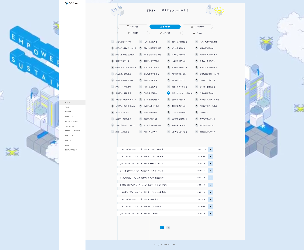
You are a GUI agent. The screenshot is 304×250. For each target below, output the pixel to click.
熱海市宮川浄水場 (182, 48)
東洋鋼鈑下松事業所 (210, 132)
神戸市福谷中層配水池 (210, 42)
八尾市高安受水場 (210, 93)
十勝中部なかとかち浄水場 (182, 93)
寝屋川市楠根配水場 (182, 67)
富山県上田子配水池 (182, 80)
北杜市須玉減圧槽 (182, 55)
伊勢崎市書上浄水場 (210, 119)
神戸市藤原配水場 (154, 42)
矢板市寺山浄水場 (182, 61)
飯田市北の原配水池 (125, 119)
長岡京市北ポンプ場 (125, 42)
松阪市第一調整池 (154, 112)
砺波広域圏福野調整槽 (154, 48)
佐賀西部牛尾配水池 (125, 93)
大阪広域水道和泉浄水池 (125, 106)
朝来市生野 (210, 112)
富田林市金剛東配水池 (125, 80)
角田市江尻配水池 (125, 132)
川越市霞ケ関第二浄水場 (125, 125)
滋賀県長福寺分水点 (154, 74)
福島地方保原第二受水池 (210, 100)
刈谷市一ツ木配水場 (125, 87)
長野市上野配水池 (154, 87)
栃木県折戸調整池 (182, 112)
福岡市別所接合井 (125, 112)
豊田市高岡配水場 (125, 61)
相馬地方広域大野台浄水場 (125, 48)
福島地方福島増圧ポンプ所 (125, 100)
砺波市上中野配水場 (182, 42)
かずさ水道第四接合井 (154, 125)
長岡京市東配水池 (182, 74)
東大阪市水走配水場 (125, 74)
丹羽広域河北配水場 (154, 67)
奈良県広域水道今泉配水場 (125, 67)
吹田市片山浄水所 (154, 132)
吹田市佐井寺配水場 (154, 61)
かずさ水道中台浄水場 (154, 55)
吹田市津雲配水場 (182, 106)
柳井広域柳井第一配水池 (210, 74)
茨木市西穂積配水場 (182, 119)
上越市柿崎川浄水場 (154, 106)
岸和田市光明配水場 (154, 100)
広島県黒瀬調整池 (154, 93)
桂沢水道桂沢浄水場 (182, 132)
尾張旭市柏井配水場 (210, 87)
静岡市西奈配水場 (210, 48)
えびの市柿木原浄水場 (210, 67)
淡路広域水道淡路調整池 (125, 55)
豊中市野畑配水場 (154, 80)
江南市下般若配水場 (210, 80)
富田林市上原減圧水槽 (210, 55)
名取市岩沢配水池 (182, 125)
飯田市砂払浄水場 (154, 119)
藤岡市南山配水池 (182, 100)
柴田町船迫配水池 (210, 125)
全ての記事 (134, 27)
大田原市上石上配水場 (210, 106)
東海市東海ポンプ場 (182, 87)
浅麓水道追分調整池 (210, 61)
